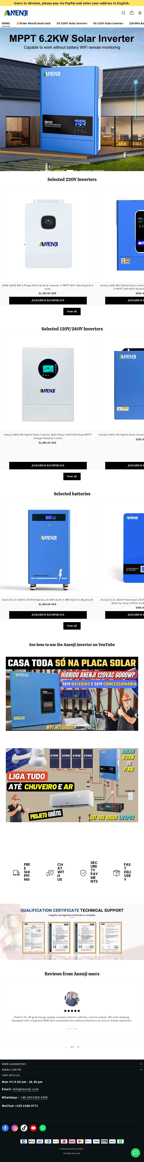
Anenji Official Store (74, 1149)
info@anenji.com (26, 1089)
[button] (140, 13)
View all (72, 311)
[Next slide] (78, 1047)
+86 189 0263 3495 (34, 1097)
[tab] (45, 170)
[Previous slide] (65, 1047)
